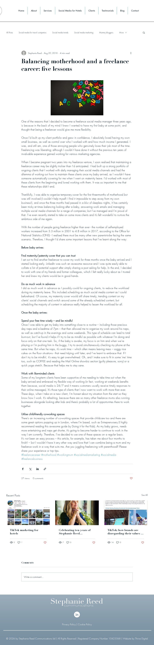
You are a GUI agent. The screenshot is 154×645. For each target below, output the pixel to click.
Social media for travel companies (32, 32)
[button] (143, 32)
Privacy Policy (69, 624)
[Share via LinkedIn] (37, 468)
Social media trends (60, 32)
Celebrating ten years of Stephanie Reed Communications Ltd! (75, 532)
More (121, 32)
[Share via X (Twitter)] (30, 468)
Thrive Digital (141, 638)
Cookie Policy (85, 624)
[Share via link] (44, 468)
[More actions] (131, 53)
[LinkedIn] (77, 614)
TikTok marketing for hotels (24, 532)
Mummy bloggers (106, 32)
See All (145, 495)
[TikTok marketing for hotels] (28, 512)
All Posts (9, 32)
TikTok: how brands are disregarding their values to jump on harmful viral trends (125, 532)
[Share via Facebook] (22, 468)
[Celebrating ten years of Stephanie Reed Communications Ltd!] (77, 512)
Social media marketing (83, 32)
